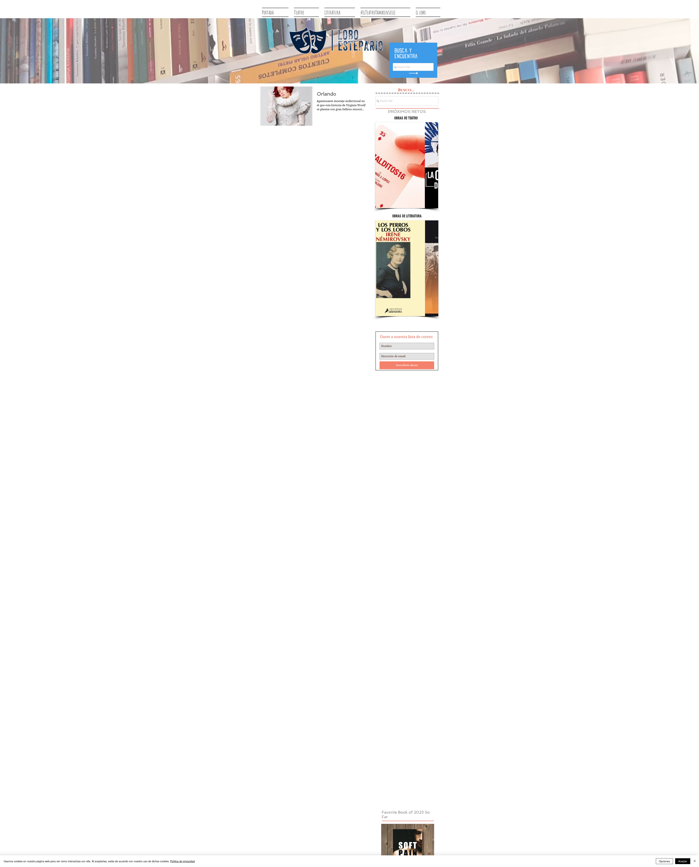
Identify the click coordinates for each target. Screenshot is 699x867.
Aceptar (682, 861)
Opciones (664, 861)
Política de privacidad (182, 861)
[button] (406, 165)
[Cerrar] (694, 861)
